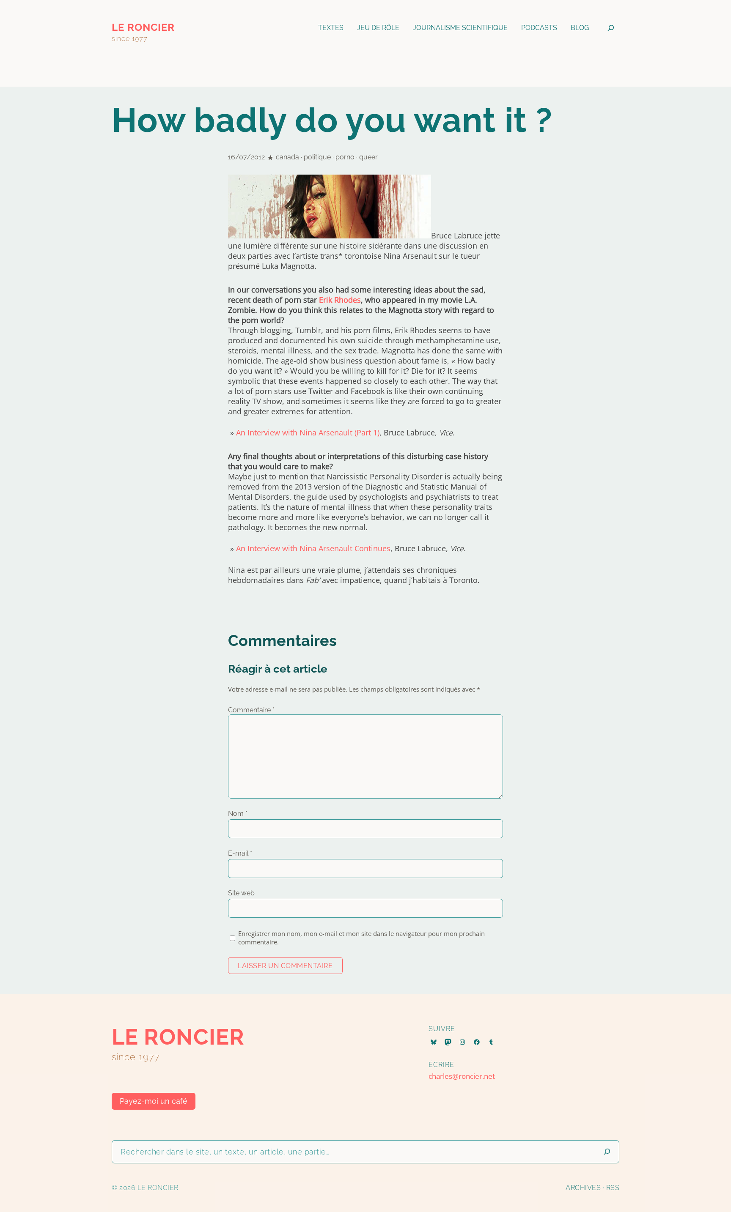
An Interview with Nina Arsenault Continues (313, 548)
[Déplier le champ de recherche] (610, 27)
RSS (613, 1188)
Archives (583, 1188)
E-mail (240, 853)
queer (368, 157)
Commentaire (251, 710)
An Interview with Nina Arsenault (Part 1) (307, 432)
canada (287, 157)
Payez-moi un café (153, 1101)
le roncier (143, 27)
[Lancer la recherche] (607, 1152)
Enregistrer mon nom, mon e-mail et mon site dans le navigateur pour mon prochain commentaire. (361, 937)
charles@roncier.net (462, 1076)
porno (345, 157)
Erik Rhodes (340, 300)
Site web (241, 893)
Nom (237, 814)
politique (317, 157)
